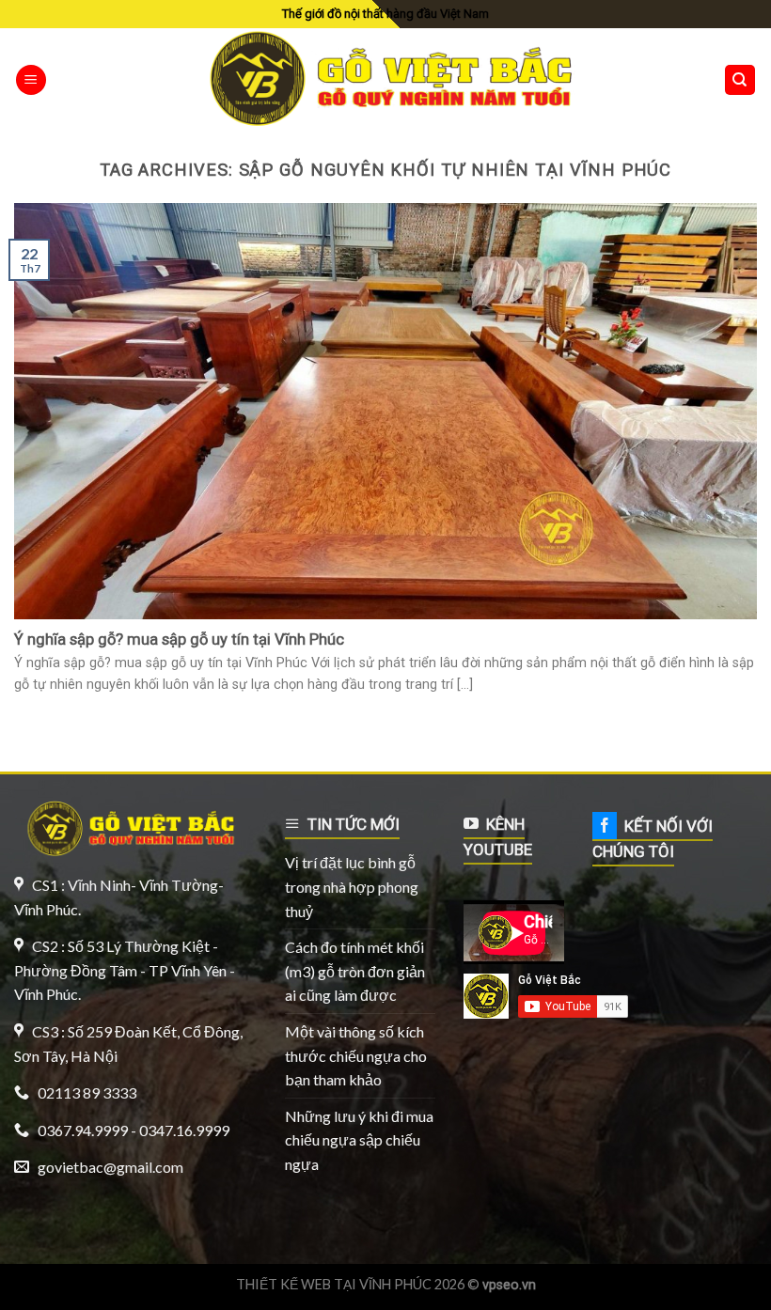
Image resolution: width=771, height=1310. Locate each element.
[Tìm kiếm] (740, 80)
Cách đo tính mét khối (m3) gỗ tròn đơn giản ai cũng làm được (355, 971)
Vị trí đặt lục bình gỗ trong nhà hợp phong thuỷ (351, 886)
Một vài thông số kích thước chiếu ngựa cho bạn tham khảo (356, 1055)
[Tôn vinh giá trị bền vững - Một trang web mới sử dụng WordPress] (386, 80)
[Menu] (31, 80)
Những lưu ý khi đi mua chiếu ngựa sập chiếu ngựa (359, 1140)
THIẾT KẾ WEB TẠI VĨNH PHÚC (334, 1284)
